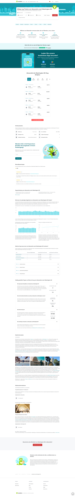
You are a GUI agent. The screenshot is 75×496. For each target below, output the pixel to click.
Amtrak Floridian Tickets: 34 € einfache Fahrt (23, 193)
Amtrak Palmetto (18, 259)
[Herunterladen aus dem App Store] (43, 62)
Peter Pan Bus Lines (25, 419)
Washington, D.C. (45, 339)
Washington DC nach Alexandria (37, 327)
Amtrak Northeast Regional (34, 173)
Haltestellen (49, 24)
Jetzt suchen (57, 432)
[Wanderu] (19, 1)
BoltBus (20, 419)
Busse (24, 1)
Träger (36, 24)
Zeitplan (17, 24)
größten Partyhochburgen (52, 375)
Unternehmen (45, 485)
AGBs (44, 487)
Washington (28, 474)
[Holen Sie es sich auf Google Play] (52, 62)
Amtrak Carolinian (18, 254)
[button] (50, 1)
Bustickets (16, 483)
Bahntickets (17, 485)
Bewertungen (27, 24)
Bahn (26, 1)
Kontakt (44, 483)
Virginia (32, 339)
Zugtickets (16, 474)
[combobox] (21, 15)
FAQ (40, 24)
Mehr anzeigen (17, 194)
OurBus (30, 419)
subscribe (18, 158)
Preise (31, 24)
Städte (45, 24)
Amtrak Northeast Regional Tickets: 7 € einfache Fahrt (47, 192)
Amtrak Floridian (18, 256)
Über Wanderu (31, 483)
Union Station (33, 416)
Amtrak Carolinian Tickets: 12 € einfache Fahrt (23, 192)
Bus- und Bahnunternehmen (32, 1)
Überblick (21, 24)
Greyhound (17, 419)
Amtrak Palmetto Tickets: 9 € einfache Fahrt (45, 193)
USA (19, 474)
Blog (37, 1)
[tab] (20, 13)
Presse (30, 487)
